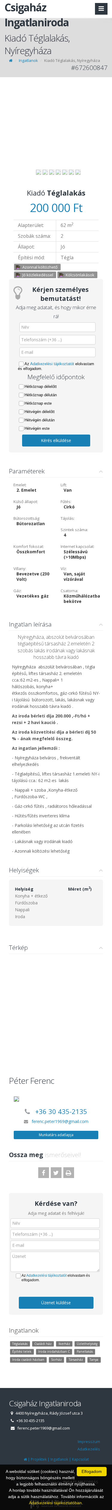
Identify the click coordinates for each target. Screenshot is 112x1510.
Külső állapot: (25, 501)
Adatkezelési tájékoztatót (52, 364)
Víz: (64, 568)
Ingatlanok (28, 60)
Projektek (39, 1459)
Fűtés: (66, 501)
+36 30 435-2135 (61, 1111)
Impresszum (89, 1441)
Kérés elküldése (56, 440)
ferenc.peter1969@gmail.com (60, 1121)
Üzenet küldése (56, 1302)
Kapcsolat (80, 1459)
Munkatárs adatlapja (56, 1134)
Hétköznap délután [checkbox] (40, 395)
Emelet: (20, 484)
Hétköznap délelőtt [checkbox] (40, 386)
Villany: (19, 568)
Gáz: (17, 590)
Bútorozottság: (26, 518)
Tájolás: (68, 518)
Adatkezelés (88, 1449)
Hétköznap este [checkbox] (38, 403)
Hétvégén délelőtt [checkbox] (39, 411)
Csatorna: (69, 590)
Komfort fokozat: (28, 546)
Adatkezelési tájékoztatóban (55, 1502)
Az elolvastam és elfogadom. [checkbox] (56, 366)
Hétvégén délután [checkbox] (39, 420)
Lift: (64, 484)
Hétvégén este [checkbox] (37, 428)
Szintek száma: (74, 529)
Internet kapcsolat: (77, 546)
